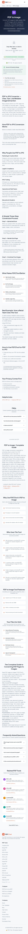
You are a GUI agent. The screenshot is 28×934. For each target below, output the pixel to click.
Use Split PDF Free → (10, 811)
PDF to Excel (5, 873)
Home (3, 5)
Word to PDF (16, 486)
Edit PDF (4, 870)
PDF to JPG (4, 857)
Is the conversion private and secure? (12, 761)
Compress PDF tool (15, 399)
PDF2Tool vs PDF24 (6, 893)
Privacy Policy (12, 654)
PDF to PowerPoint (6, 875)
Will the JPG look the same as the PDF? (12, 416)
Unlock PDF (4, 868)
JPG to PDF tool (6, 399)
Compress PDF (5, 845)
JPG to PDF (4, 859)
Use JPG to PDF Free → (11, 792)
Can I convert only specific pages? (12, 752)
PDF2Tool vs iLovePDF (7, 889)
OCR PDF (4, 877)
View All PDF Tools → (14, 825)
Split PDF (4, 850)
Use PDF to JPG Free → (11, 783)
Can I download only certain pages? (12, 420)
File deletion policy (7, 87)
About (3, 903)
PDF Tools (9, 5)
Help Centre (5, 909)
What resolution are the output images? (13, 748)
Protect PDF (5, 866)
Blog (3, 907)
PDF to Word (7, 486)
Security (13, 87)
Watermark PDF (5, 879)
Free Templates (5, 905)
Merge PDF (7, 488)
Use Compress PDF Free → (11, 802)
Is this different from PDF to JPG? (11, 756)
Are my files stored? (8, 429)
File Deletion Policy (20, 654)
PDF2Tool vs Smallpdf (7, 891)
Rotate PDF (4, 861)
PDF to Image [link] (16, 5)
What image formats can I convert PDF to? (13, 743)
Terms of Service (6, 916)
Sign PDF (4, 863)
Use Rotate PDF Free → (11, 820)
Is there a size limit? (8, 425)
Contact (4, 912)
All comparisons (5, 896)
